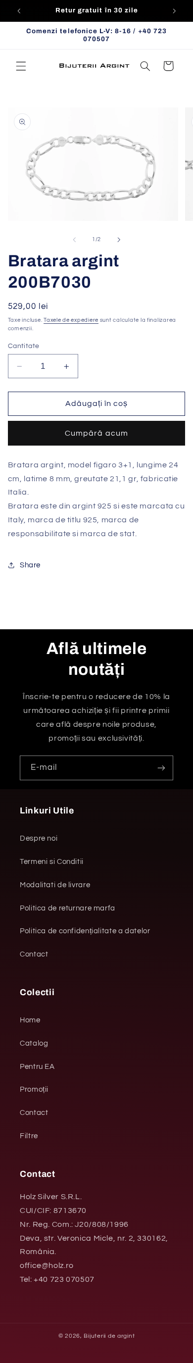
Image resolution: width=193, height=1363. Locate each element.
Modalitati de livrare (55, 885)
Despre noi (38, 838)
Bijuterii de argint (109, 1336)
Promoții (34, 1089)
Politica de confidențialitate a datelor (85, 931)
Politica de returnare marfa (67, 908)
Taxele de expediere (71, 320)
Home (30, 1020)
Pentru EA (37, 1066)
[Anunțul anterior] (19, 11)
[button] (20, 65)
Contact (34, 954)
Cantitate (24, 346)
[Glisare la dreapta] (119, 240)
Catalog (34, 1043)
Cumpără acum (96, 433)
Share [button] (30, 565)
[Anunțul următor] (174, 11)
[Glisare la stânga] (74, 240)
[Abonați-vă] (161, 768)
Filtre (29, 1136)
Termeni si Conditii (52, 861)
